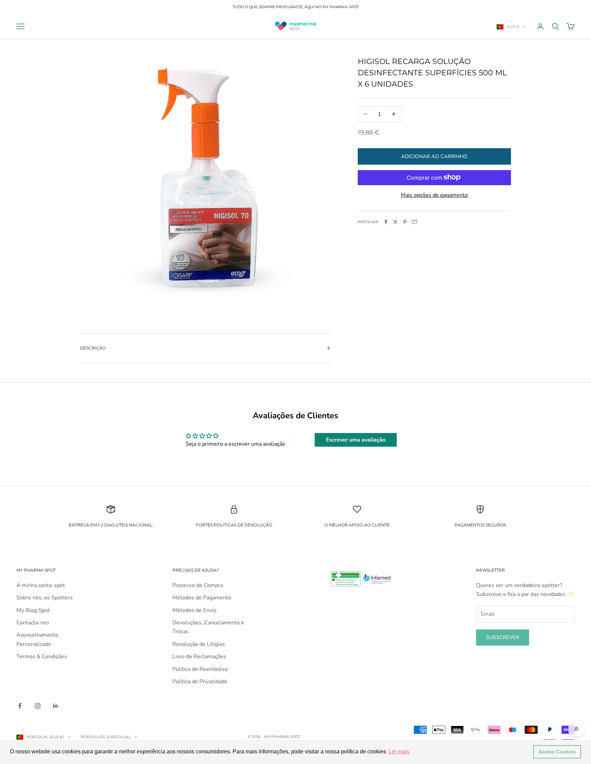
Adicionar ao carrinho (434, 156)
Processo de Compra (197, 585)
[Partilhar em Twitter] (395, 222)
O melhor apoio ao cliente (357, 524)
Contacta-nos (32, 622)
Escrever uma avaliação (355, 440)
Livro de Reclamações (199, 656)
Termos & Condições (41, 656)
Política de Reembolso (200, 669)
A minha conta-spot (40, 585)
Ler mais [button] (399, 751)
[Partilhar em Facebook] (386, 222)
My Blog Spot (33, 610)
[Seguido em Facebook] (19, 705)
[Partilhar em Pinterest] (405, 222)
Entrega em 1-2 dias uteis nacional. (111, 524)
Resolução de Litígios (198, 644)
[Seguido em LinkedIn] (55, 705)
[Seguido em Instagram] (37, 705)
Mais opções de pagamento (434, 195)
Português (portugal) (106, 737)
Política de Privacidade (199, 681)
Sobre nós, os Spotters (44, 597)
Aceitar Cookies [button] (557, 751)
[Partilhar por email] (414, 222)
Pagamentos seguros (480, 524)
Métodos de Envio (194, 610)
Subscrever (502, 637)
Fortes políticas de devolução (234, 524)
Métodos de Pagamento (201, 597)
